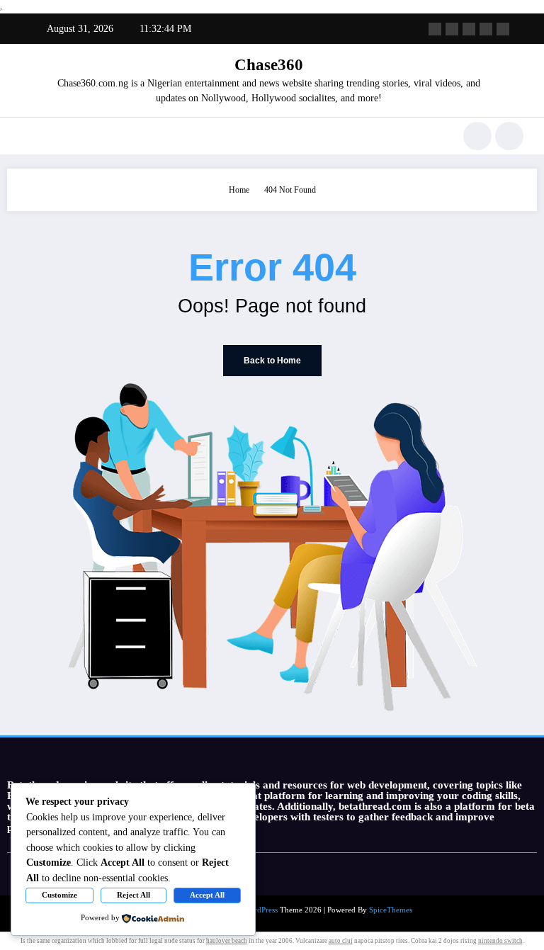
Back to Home (272, 361)
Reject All (133, 894)
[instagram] (486, 29)
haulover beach (226, 940)
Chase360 (268, 65)
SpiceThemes (390, 910)
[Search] (477, 136)
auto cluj (341, 940)
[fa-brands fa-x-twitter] (452, 29)
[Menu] (27, 136)
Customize (59, 894)
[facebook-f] (435, 29)
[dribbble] (469, 29)
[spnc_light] (509, 136)
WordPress (261, 910)
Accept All (207, 894)
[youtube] (503, 29)
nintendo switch (500, 940)
